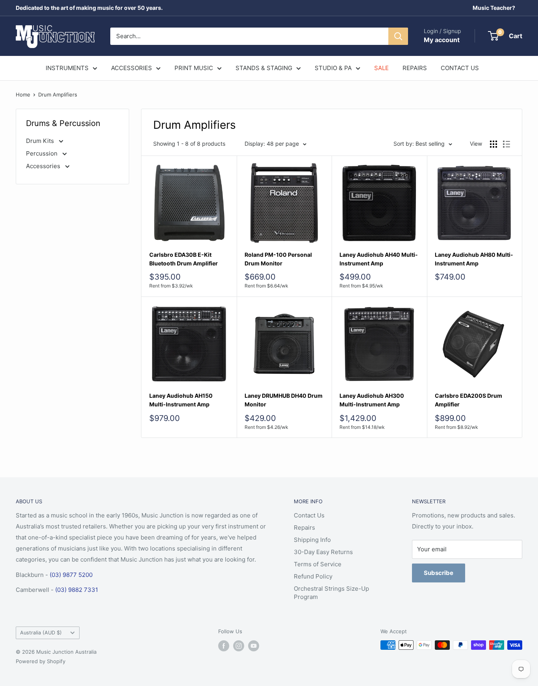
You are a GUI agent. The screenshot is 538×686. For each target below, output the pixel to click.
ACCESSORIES (131, 68)
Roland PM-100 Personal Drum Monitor (278, 259)
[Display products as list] (506, 144)
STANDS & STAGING (264, 68)
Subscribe (438, 573)
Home (23, 94)
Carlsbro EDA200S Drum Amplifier (468, 400)
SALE (381, 68)
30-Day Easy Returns (323, 552)
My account (442, 40)
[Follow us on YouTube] (253, 645)
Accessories (44, 166)
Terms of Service (317, 564)
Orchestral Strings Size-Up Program (331, 593)
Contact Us (309, 515)
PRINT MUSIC (193, 68)
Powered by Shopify (40, 661)
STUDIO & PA (333, 68)
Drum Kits (41, 141)
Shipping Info (312, 539)
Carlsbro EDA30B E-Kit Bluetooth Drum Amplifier (183, 259)
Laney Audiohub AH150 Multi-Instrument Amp (181, 400)
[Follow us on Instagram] (238, 645)
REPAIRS (415, 68)
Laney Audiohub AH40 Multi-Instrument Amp (378, 259)
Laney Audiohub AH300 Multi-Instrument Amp (371, 400)
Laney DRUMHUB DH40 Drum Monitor (284, 400)
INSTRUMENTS (67, 68)
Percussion (42, 153)
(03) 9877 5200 (71, 574)
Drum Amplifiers (57, 94)
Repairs (304, 527)
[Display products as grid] (493, 144)
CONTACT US (460, 68)
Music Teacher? (494, 7)
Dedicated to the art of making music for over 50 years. (89, 7)
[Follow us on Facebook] (223, 645)
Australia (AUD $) (41, 633)
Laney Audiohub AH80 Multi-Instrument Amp (474, 259)
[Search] (398, 36)
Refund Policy (313, 576)
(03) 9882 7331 (76, 589)
